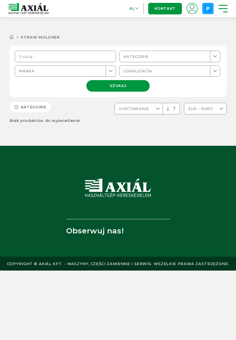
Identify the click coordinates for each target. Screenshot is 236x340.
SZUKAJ (118, 85)
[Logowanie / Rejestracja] (192, 8)
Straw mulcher (40, 37)
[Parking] (208, 8)
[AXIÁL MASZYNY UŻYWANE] (15, 37)
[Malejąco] (174, 108)
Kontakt (165, 8)
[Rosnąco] (168, 108)
